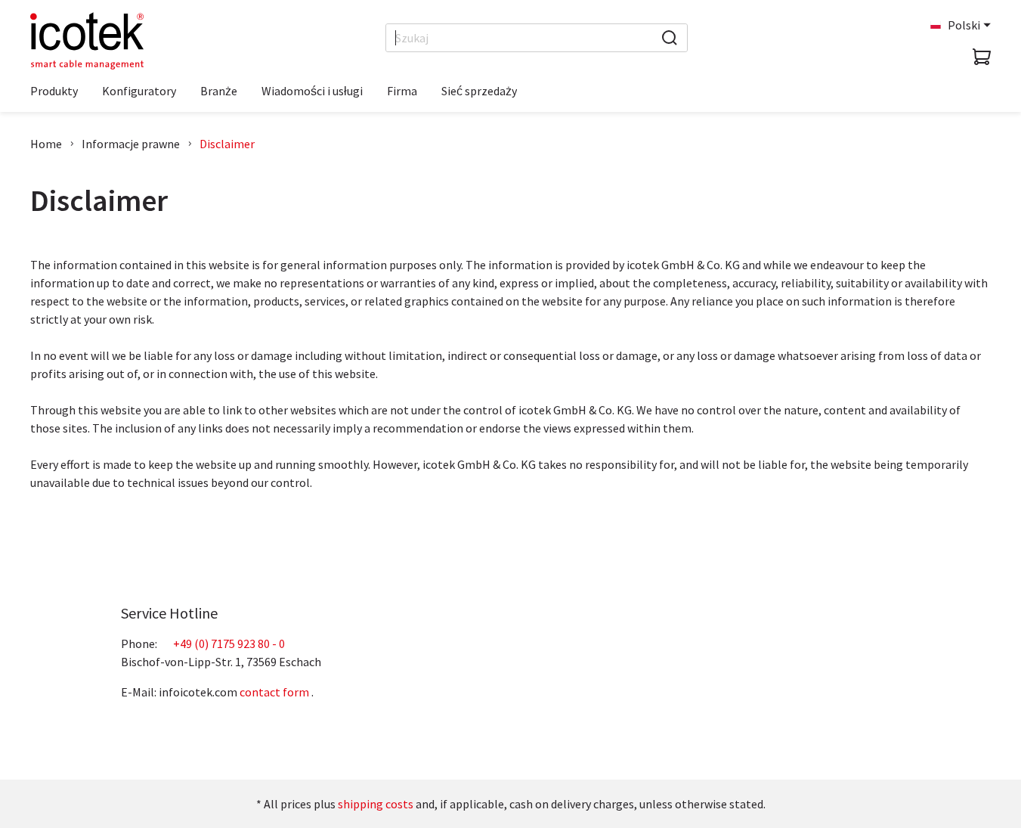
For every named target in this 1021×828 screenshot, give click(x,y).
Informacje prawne (131, 143)
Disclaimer (227, 143)
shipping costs (375, 803)
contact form (274, 691)
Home (46, 143)
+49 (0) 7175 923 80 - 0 (229, 643)
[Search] (670, 38)
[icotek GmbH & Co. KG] (87, 41)
